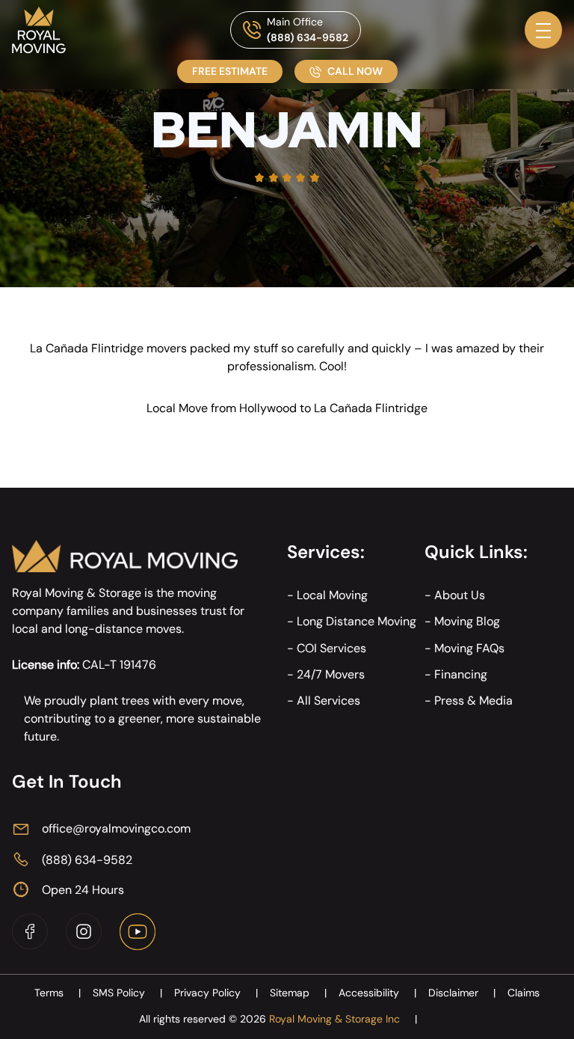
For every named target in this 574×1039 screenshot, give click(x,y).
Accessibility (377, 992)
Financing (460, 674)
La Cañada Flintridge (371, 408)
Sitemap (298, 992)
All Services (328, 700)
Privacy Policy (216, 992)
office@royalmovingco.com (116, 828)
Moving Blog (467, 621)
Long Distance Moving (356, 621)
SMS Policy (127, 992)
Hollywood (268, 408)
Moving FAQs (469, 648)
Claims (523, 992)
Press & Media (473, 700)
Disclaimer (462, 992)
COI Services (331, 648)
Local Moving (332, 595)
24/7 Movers (331, 674)
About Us (459, 595)
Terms (57, 992)
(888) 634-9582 (307, 37)
